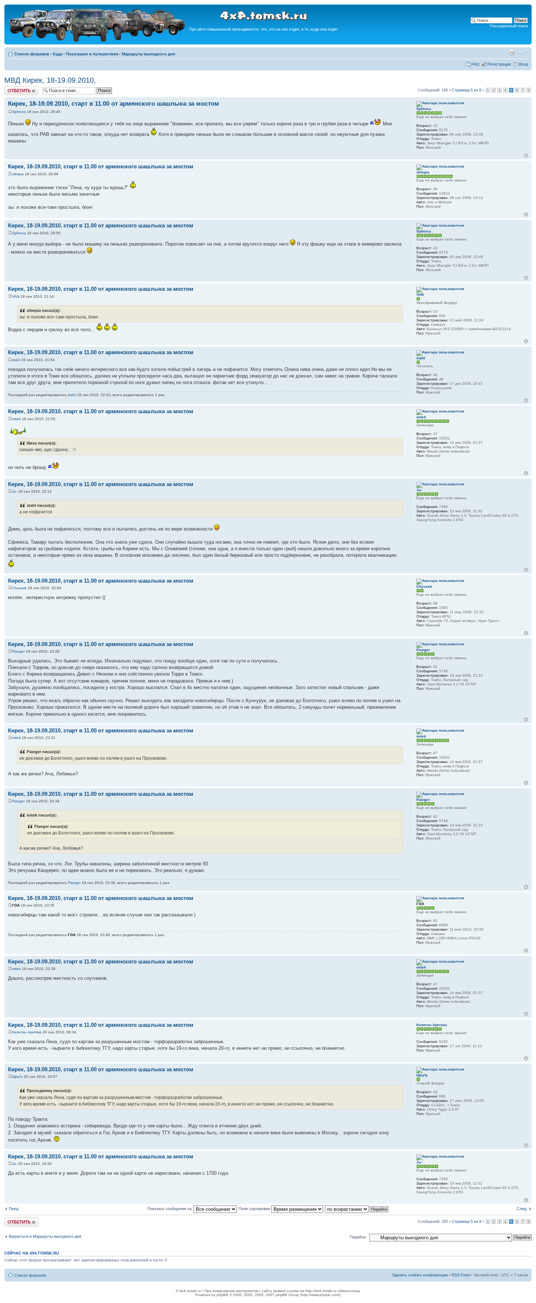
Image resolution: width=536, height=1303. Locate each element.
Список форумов (31, 54)
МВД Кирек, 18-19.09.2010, (50, 80)
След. (522, 1208)
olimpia (18, 174)
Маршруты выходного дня (148, 54)
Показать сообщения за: (170, 1208)
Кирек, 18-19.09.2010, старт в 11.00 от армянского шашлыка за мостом (113, 103)
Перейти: (358, 1237)
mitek (16, 419)
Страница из (466, 90)
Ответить (13, 88)
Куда (57, 54)
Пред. (14, 1208)
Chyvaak (19, 588)
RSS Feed (460, 1275)
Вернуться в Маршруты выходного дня (45, 1236)
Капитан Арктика (27, 1032)
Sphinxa (19, 112)
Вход (523, 64)
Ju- (14, 491)
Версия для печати (512, 52)
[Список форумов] (98, 41)
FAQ (475, 64)
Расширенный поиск (509, 26)
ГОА (16, 905)
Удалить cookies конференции (420, 1275)
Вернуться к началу (526, 155)
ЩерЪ (17, 1077)
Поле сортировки (254, 1208)
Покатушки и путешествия (92, 54)
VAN (15, 296)
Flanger (18, 651)
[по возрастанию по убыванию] (357, 1208)
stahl (16, 360)
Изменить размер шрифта (522, 52)
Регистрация (499, 64)
